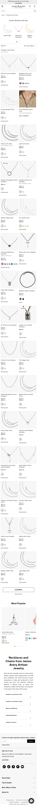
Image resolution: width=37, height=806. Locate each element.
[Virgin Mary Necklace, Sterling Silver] (2, 298)
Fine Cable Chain (24, 218)
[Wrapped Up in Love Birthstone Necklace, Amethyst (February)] (23, 83)
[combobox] (18, 11)
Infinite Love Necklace (7, 536)
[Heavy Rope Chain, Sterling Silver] (2, 438)
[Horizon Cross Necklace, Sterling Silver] (2, 368)
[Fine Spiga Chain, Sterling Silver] (20, 368)
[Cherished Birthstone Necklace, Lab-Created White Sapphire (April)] (9, 264)
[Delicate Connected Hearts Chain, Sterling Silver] (2, 510)
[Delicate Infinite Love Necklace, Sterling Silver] (20, 191)
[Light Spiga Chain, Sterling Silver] (20, 578)
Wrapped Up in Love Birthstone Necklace (25, 74)
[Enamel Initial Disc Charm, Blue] (29, 638)
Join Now (5, 760)
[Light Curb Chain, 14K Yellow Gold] (23, 152)
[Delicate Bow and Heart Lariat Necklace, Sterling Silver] (2, 474)
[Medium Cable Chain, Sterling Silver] (2, 578)
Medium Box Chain (24, 536)
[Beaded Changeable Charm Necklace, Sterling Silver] (2, 188)
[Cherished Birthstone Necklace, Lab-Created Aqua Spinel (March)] (7, 264)
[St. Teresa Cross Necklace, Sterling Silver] (2, 333)
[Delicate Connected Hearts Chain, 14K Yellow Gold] (5, 510)
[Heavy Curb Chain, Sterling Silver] (2, 153)
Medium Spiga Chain (7, 218)
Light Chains (7, 35)
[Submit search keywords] (35, 11)
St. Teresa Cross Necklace (9, 325)
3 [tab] (19, 42)
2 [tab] (18, 42)
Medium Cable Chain (7, 571)
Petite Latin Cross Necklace (27, 252)
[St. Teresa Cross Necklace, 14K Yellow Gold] (5, 333)
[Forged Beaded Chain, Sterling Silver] (2, 117)
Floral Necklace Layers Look (26, 110)
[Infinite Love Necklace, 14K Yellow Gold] (5, 544)
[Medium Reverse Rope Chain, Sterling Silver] (20, 404)
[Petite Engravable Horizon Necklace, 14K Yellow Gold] (5, 404)
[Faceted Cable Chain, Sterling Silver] (20, 508)
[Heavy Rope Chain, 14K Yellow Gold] (5, 438)
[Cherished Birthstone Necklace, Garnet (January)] (2, 263)
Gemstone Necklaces (18, 36)
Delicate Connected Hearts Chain (9, 501)
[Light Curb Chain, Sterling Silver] (20, 151)
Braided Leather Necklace (27, 291)
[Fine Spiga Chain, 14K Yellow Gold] (23, 368)
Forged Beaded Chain (7, 109)
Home (3, 15)
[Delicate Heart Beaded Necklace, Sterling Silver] (20, 439)
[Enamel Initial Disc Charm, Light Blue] (32, 638)
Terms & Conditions (14, 802)
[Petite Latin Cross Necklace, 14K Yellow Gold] (23, 260)
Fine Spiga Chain (24, 360)
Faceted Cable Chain (25, 500)
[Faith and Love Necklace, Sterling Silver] (2, 81)
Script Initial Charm (7, 632)
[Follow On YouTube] (22, 766)
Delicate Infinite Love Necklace (25, 181)
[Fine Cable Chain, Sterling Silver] (20, 225)
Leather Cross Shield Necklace (25, 326)
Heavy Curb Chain (6, 144)
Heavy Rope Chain (6, 430)
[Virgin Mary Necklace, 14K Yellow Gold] (5, 298)
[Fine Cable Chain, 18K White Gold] (25, 226)
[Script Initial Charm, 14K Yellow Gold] (6, 641)
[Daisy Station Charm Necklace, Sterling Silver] (20, 474)
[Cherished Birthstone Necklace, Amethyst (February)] (5, 264)
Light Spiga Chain (24, 571)
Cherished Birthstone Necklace (7, 253)
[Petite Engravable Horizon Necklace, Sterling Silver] (2, 404)
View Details (18, 3)
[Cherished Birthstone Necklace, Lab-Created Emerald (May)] (12, 264)
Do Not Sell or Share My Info (23, 800)
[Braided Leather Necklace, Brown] (20, 298)
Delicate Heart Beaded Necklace (26, 431)
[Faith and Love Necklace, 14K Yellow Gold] (5, 81)
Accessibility (24, 802)
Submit (31, 741)
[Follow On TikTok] (8, 766)
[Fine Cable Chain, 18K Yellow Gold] (28, 226)
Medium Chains (29, 36)
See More (27, 83)
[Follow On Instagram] (4, 766)
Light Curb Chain (24, 144)
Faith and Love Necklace (8, 73)
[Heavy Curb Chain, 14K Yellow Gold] (5, 154)
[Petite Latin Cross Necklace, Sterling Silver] (20, 260)
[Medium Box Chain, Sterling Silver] (20, 544)
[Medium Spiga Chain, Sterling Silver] (2, 225)
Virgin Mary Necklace (7, 290)
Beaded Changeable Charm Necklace (9, 181)
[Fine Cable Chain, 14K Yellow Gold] (23, 226)
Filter (2, 46)
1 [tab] (16, 42)
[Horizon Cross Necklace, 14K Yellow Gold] (5, 368)
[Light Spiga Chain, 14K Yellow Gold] (23, 579)
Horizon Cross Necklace (8, 360)
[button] (31, 801)
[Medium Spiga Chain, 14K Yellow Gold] (5, 226)
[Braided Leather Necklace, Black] (23, 299)
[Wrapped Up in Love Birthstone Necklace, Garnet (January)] (20, 83)
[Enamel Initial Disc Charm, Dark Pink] (34, 638)
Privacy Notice (6, 744)
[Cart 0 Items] (34, 6)
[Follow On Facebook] (13, 766)
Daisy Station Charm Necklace (25, 466)
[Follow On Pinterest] (17, 766)
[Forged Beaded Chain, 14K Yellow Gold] (5, 117)
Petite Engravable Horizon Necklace (9, 395)
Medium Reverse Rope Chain (26, 395)
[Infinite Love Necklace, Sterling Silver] (2, 544)
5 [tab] (20, 647)
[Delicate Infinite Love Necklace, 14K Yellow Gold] (23, 191)
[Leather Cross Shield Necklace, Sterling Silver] (20, 333)
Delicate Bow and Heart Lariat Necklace (8, 466)
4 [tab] (19, 647)
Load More (18, 590)
